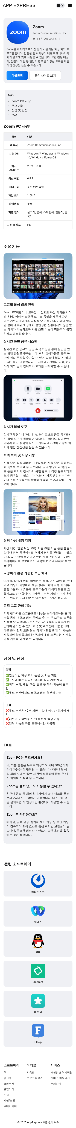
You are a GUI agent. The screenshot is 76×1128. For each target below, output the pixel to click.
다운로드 (17, 75)
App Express (19, 5)
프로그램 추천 (35, 1078)
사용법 (31, 1072)
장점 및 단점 (19, 110)
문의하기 (56, 1083)
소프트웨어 (11, 1065)
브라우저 (9, 1083)
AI (5, 1072)
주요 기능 (17, 105)
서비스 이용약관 (60, 1078)
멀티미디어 (10, 1106)
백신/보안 (9, 1100)
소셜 (6, 1095)
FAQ (14, 114)
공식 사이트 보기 (45, 75)
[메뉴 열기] (70, 5)
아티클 (31, 1065)
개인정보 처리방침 (61, 1072)
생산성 (7, 1078)
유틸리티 (9, 1089)
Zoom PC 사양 (21, 101)
